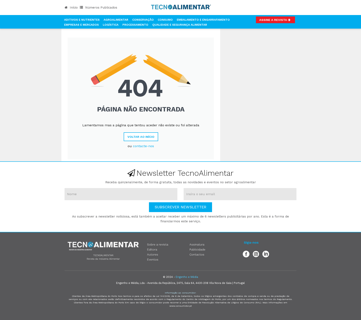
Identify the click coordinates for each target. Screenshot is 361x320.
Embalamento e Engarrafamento (203, 19)
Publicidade (197, 249)
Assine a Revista (273, 20)
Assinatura (196, 244)
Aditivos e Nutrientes (82, 19)
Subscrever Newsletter (180, 207)
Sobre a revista (157, 244)
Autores (152, 254)
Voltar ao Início (140, 136)
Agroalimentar (116, 19)
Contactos (196, 254)
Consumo (165, 19)
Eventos (152, 259)
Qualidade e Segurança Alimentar (179, 24)
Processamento (135, 24)
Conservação (143, 19)
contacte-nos (143, 146)
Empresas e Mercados (81, 24)
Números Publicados (100, 7)
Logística (110, 24)
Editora (152, 249)
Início (73, 7)
